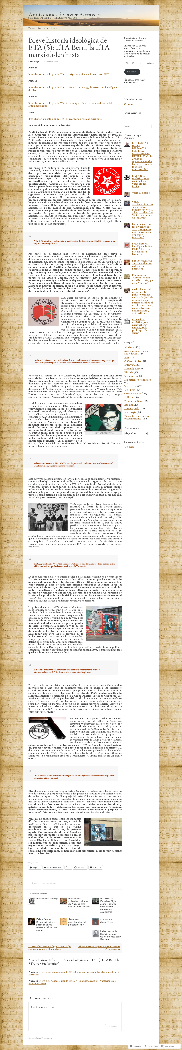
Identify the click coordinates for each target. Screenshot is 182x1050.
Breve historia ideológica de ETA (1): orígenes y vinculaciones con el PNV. (69, 74)
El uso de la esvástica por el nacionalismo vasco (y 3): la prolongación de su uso (141, 326)
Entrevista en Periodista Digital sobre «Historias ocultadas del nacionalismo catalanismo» (108, 905)
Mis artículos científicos (137, 379)
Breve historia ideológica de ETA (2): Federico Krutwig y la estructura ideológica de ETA (72, 89)
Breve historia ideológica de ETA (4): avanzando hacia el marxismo (65, 119)
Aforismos (130, 347)
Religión (129, 404)
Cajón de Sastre (132, 361)
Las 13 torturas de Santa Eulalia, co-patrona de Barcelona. (142, 264)
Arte (126, 357)
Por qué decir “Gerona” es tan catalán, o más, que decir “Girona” (142, 279)
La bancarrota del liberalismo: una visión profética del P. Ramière (110, 935)
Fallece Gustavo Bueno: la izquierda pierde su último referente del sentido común (46, 924)
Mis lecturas (131, 386)
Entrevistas (130, 364)
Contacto (56, 28)
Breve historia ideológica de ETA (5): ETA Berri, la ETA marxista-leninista (142, 249)
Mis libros (129, 390)
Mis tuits (129, 446)
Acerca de (43, 28)
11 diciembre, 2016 (49, 61)
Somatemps (33, 61)
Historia (128, 372)
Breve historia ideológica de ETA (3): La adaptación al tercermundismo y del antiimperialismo (70, 104)
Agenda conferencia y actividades (136, 352)
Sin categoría (131, 408)
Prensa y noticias (133, 401)
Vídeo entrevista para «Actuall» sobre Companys (99, 948)
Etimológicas (131, 368)
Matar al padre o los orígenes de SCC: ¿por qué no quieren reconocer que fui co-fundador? (142, 231)
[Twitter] (129, 104)
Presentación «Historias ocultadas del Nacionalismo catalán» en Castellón (79, 902)
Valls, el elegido (141, 192)
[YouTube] (132, 104)
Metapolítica (131, 376)
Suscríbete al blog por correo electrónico (135, 39)
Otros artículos (132, 393)
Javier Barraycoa (132, 112)
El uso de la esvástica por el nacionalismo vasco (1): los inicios (140, 181)
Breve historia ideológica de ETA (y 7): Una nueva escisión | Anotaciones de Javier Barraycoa (72, 982)
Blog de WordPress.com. (40, 1038)
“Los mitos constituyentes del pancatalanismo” (77, 922)
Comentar (112, 1026)
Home (31, 28)
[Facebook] (125, 104)
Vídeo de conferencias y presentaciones (137, 417)
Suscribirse (132, 72)
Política (51, 883)
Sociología (130, 412)
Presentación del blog (47, 898)
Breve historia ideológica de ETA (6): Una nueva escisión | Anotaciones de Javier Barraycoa (74, 973)
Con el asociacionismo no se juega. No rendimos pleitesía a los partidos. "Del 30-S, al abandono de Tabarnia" (142, 209)
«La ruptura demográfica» (107, 920)
